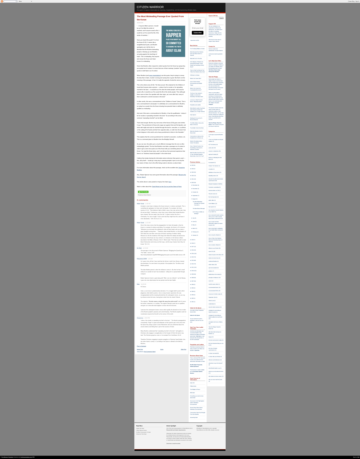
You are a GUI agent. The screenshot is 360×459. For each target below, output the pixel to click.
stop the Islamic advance (214, 307)
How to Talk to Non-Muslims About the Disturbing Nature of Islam (215, 240)
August (194, 198)
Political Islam (193, 386)
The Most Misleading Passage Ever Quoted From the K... (198, 203)
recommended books (214, 287)
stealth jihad (211, 303)
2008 (192, 277)
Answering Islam (194, 417)
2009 (192, 274)
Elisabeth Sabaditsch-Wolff (215, 183)
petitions (211, 271)
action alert (211, 147)
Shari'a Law (211, 300)
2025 (192, 165)
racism (210, 280)
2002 (192, 298)
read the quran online (213, 284)
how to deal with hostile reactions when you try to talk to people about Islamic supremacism (216, 216)
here (170, 182)
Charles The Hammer (214, 165)
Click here (196, 350)
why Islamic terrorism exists (215, 376)
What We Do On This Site (196, 58)
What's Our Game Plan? (195, 78)
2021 (192, 179)
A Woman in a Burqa (194, 75)
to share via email (213, 353)
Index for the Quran (195, 315)
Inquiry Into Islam (140, 428)
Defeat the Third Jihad (141, 434)
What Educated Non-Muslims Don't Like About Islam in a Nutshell (196, 53)
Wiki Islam (192, 392)
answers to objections (214, 151)
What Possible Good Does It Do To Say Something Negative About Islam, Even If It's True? (197, 154)
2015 (192, 253)
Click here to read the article (173, 443)
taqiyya (211, 104)
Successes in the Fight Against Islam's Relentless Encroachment (197, 402)
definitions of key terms (214, 172)
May (194, 224)
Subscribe (198, 33)
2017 (192, 246)
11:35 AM (145, 248)
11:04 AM (147, 203)
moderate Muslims (213, 261)
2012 (192, 263)
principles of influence (214, 277)
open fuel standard (213, 267)
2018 (192, 243)
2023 (192, 172)
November (195, 188)
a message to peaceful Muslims (216, 134)
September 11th (212, 297)
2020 (192, 182)
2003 (192, 294)
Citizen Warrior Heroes (141, 430)
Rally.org (217, 27)
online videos (212, 264)
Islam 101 (192, 382)
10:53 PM (147, 318)
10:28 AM (143, 284)
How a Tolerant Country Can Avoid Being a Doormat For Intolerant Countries (196, 148)
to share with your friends (214, 356)
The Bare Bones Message (199, 208)
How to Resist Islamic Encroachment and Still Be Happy (196, 83)
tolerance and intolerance (214, 359)
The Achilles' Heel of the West (197, 127)
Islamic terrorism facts (214, 258)
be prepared (211, 162)
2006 (192, 284)
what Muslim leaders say (214, 368)
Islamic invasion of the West (215, 254)
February (195, 231)
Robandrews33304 (142, 259)
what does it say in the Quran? (215, 363)
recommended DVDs (213, 290)
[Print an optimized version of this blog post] (143, 193)
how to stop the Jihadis (214, 235)
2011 (192, 267)
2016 (192, 250)
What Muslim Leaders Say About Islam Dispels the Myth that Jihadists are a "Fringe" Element (197, 110)
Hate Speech (193, 114)
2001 (192, 301)
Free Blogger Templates (7, 457)
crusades (211, 169)
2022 (192, 175)
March (194, 228)
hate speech (211, 206)
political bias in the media (214, 274)
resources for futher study (215, 294)
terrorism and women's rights (215, 340)
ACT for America (212, 144)
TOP (358, 457)
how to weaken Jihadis (214, 244)
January (195, 235)
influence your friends (214, 248)
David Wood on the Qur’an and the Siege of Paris (167, 186)
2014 (192, 257)
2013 (192, 260)
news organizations (154, 75)
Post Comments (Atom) (150, 351)
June (194, 221)
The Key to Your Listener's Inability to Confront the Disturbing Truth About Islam (196, 95)
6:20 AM (150, 259)
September (195, 195)
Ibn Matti (139, 248)
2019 (192, 239)
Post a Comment (141, 346)
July (194, 218)
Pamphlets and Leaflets (195, 104)
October (195, 192)
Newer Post (140, 349)
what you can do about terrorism (216, 371)
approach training (213, 154)
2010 (192, 270)
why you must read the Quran (215, 379)
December (195, 185)
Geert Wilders (212, 203)
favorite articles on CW (214, 190)
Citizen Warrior (150, 7)
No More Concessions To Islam (143, 432)
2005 (192, 287)
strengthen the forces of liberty (215, 322)
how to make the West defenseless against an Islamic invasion (216, 223)
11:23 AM (147, 222)
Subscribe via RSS (194, 40)
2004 (192, 291)
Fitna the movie (212, 193)
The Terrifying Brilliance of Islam (197, 48)
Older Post (183, 349)
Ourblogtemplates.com (26, 457)
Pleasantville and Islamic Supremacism (176, 430)
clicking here (211, 29)
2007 (192, 281)
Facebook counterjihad (214, 187)
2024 (192, 168)
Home (161, 349)
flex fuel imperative (213, 197)
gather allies (211, 200)
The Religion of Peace (195, 389)
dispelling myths (212, 175)
